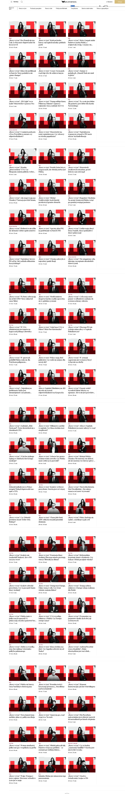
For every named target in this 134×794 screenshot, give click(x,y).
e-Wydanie (109, 2)
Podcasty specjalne (35, 8)
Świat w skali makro (87, 8)
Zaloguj (120, 2)
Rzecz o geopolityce (102, 8)
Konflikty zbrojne (72, 743)
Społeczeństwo (13, 130)
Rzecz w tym (22, 8)
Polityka (70, 294)
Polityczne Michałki (61, 8)
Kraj (40, 38)
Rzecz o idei (48, 8)
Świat (10, 38)
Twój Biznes (74, 8)
